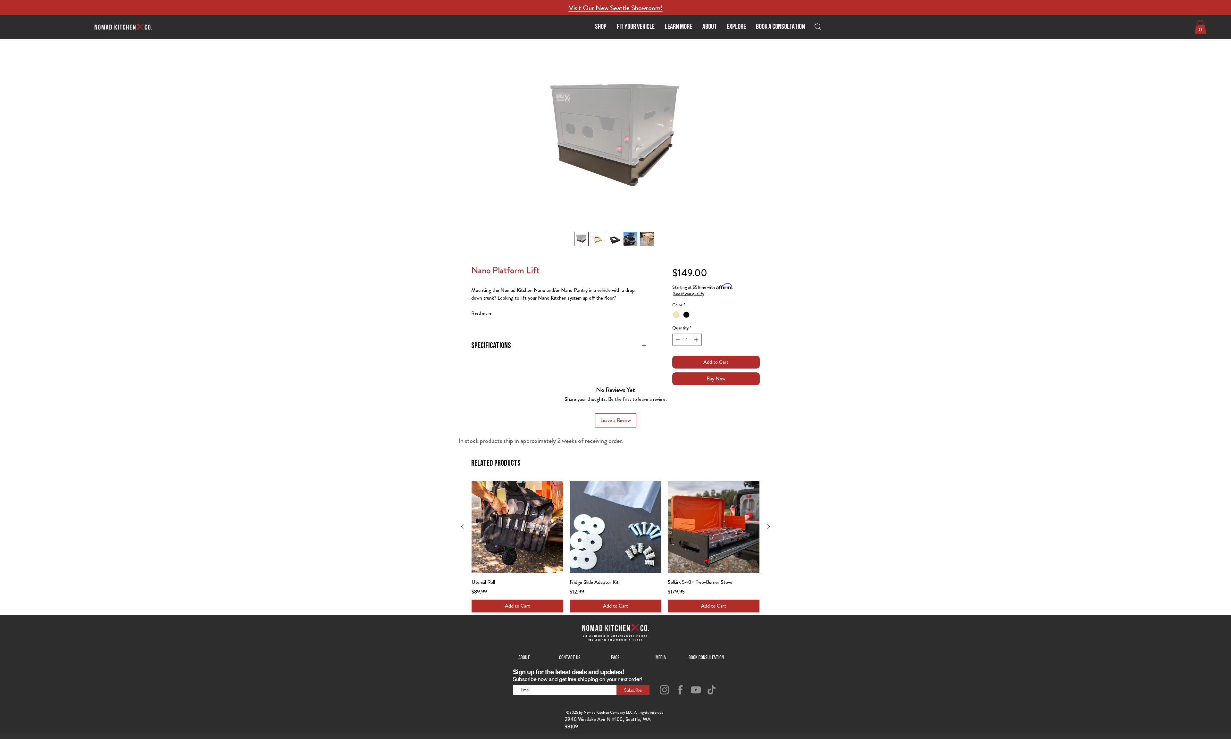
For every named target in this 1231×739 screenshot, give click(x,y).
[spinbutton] (687, 339)
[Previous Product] (462, 526)
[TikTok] (711, 690)
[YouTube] (696, 690)
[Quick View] (517, 527)
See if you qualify (688, 293)
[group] (615, 547)
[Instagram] (664, 690)
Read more (481, 313)
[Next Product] (769, 526)
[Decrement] (677, 339)
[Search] (819, 27)
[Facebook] (680, 690)
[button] (678, 27)
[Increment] (697, 339)
